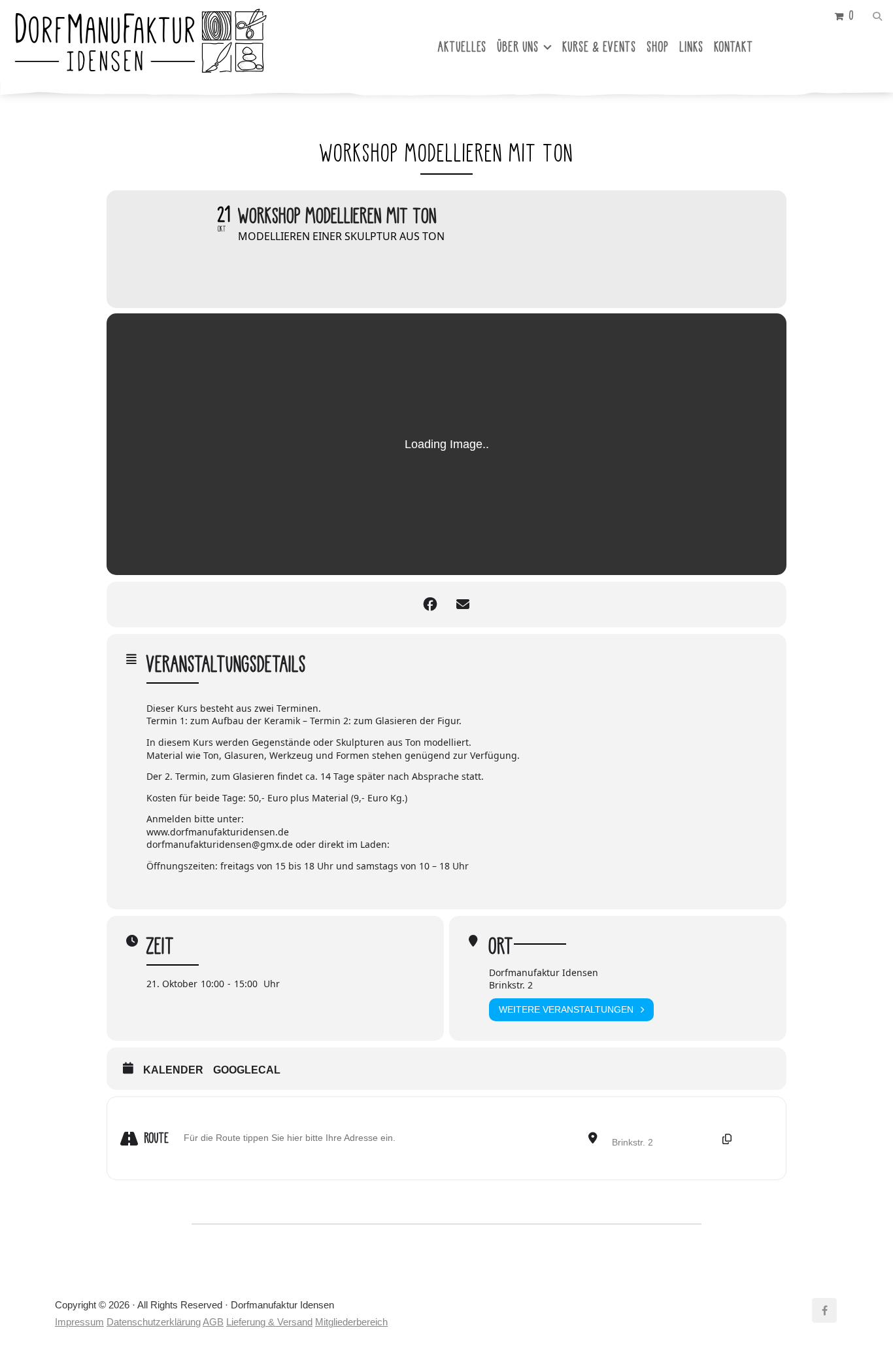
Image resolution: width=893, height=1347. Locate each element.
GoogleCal (246, 1070)
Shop (658, 47)
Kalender (173, 1070)
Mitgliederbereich (351, 1322)
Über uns (518, 47)
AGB (213, 1322)
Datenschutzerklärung (154, 1322)
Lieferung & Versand (269, 1322)
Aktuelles (462, 47)
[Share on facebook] (430, 604)
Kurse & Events (600, 47)
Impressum (79, 1322)
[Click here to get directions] (759, 1138)
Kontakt (734, 47)
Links (692, 47)
